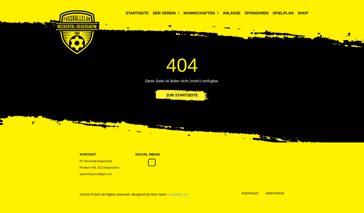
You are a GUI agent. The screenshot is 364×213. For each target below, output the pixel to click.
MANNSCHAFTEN (199, 13)
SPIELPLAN (283, 13)
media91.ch (179, 194)
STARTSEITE (137, 13)
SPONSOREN (256, 13)
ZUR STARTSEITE (182, 95)
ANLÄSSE (231, 13)
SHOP (303, 13)
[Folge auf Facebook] (152, 162)
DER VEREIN (164, 13)
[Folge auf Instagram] (139, 162)
